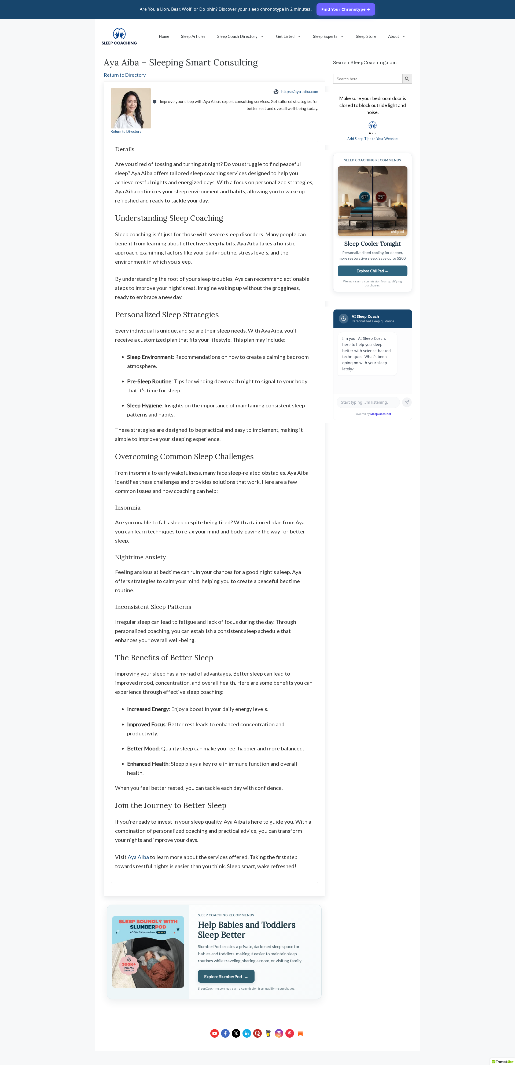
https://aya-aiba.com (299, 91)
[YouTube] (214, 1033)
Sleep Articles (193, 36)
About (393, 36)
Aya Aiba (138, 857)
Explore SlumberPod (226, 976)
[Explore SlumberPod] (148, 952)
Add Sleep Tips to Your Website (372, 139)
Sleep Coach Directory (237, 36)
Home (164, 36)
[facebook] (225, 1033)
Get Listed (285, 36)
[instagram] (279, 1033)
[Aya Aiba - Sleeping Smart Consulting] (131, 108)
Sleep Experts (325, 36)
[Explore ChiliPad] (372, 201)
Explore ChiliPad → (372, 270)
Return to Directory (125, 75)
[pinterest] (289, 1033)
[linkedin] (246, 1033)
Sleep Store (366, 36)
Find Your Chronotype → (345, 9)
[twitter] (236, 1033)
